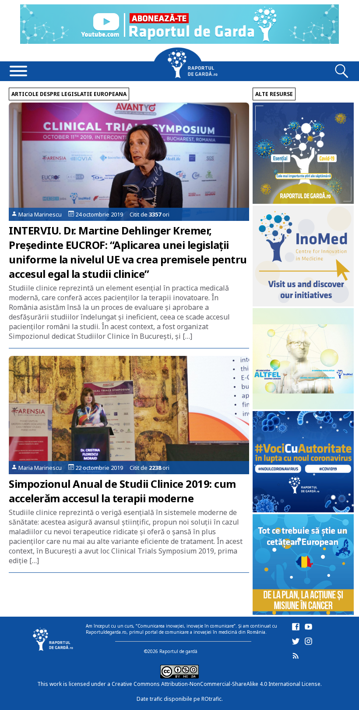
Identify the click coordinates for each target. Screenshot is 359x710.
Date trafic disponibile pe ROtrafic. (180, 699)
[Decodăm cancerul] (303, 304)
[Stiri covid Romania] (303, 201)
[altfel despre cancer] (303, 407)
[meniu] (18, 71)
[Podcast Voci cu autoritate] (303, 510)
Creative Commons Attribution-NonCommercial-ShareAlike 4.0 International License (216, 684)
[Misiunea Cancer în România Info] (303, 612)
